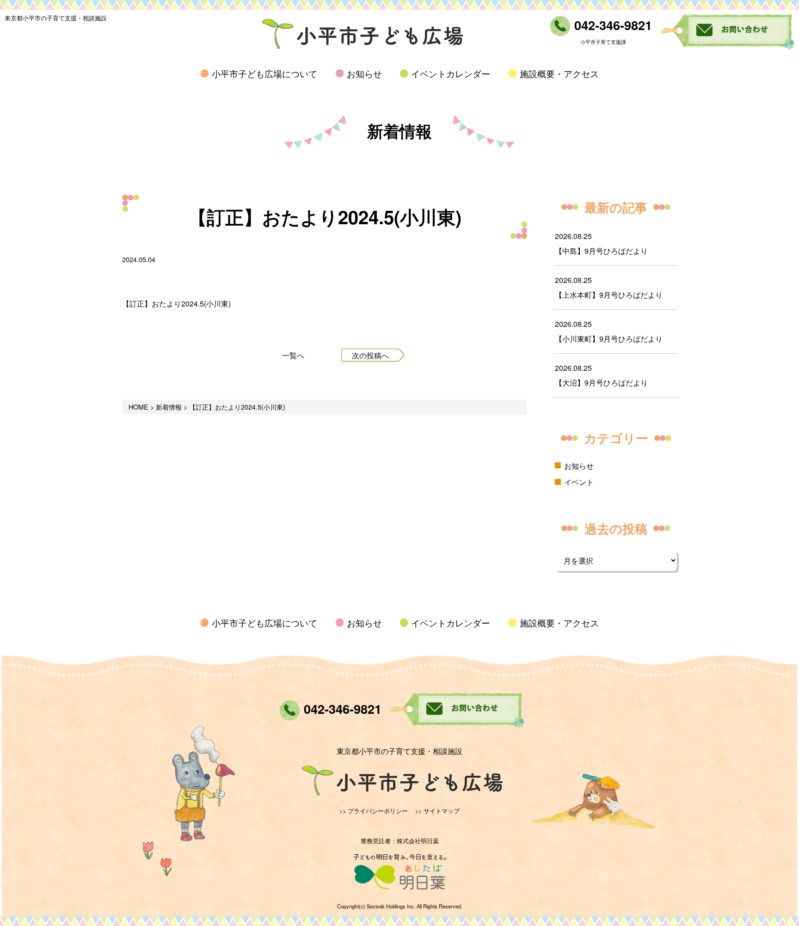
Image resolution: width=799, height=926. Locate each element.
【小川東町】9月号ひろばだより (609, 338)
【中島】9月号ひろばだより (601, 250)
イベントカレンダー (450, 73)
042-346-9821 (611, 25)
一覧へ (293, 355)
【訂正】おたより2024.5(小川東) (176, 303)
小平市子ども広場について (264, 73)
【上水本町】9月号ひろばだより (609, 294)
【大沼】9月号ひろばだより (601, 382)
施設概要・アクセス (559, 73)
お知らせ (364, 73)
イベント (579, 482)
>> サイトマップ (437, 810)
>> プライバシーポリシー (373, 810)
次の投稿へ (370, 355)
